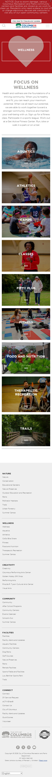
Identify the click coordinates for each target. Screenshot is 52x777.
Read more (43, 760)
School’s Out (7, 618)
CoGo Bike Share (9, 539)
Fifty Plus (26, 288)
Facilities (5, 636)
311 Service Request (10, 698)
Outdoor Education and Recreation (17, 493)
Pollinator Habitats (10, 501)
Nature (5, 477)
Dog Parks (6, 652)
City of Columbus (9, 709)
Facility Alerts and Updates (13, 640)
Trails (26, 428)
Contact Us (7, 705)
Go (26, 163)
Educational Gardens (11, 485)
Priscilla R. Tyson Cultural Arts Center (17, 584)
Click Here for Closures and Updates (26, 21)
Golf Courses (7, 656)
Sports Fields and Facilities (13, 672)
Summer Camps (9, 513)
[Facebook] (18, 747)
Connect (6, 694)
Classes (26, 254)
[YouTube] (34, 747)
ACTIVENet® (7, 702)
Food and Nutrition (26, 356)
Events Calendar (9, 614)
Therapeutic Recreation (12, 550)
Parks (4, 497)
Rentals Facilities (9, 668)
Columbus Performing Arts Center (16, 572)
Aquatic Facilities (9, 644)
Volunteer (6, 721)
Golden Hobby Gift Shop (12, 576)
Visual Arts (6, 588)
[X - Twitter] (23, 747)
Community (7, 602)
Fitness (26, 322)
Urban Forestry (8, 509)
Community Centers (10, 610)
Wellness (6, 527)
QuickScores (7, 717)
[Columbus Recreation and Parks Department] (26, 25)
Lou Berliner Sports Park (12, 676)
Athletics (26, 185)
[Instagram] (29, 747)
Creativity (6, 568)
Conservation (8, 481)
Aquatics (26, 151)
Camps (26, 219)
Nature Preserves (9, 489)
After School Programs (12, 606)
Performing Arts (9, 580)
